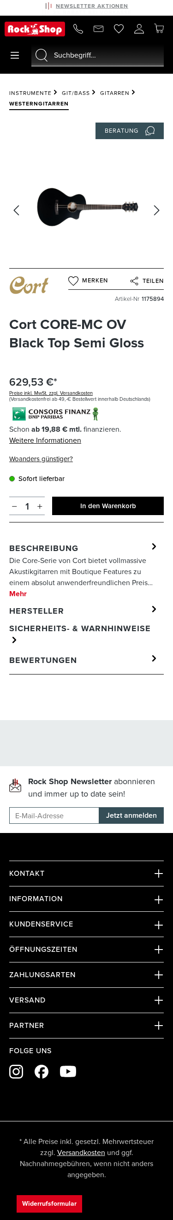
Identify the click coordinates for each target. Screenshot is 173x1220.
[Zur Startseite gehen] (35, 29)
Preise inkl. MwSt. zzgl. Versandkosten (51, 393)
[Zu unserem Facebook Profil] (41, 1072)
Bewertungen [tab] (43, 660)
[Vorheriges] (16, 210)
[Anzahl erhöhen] (40, 506)
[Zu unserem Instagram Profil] (16, 1072)
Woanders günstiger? (41, 459)
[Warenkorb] (158, 28)
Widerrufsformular (49, 1203)
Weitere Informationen (45, 440)
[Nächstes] (157, 210)
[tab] (84, 570)
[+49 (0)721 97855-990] (78, 29)
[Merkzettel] (118, 29)
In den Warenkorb (108, 506)
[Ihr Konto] (139, 29)
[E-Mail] (98, 29)
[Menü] (14, 55)
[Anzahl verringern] (14, 506)
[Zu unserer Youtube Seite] (68, 1071)
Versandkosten (81, 1152)
